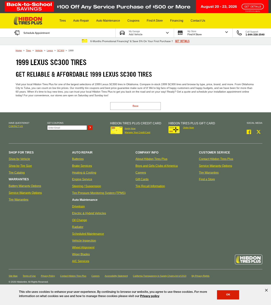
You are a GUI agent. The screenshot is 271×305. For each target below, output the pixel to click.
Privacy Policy (48, 276)
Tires (28, 50)
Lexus (50, 50)
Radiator (77, 227)
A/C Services (80, 261)
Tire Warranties (18, 199)
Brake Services (82, 165)
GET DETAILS (182, 41)
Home (19, 50)
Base (135, 105)
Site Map (13, 276)
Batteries (78, 159)
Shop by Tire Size (20, 165)
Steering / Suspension (86, 186)
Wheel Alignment (83, 247)
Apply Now (130, 128)
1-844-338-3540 (255, 34)
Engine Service (82, 179)
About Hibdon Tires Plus (151, 159)
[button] (62, 21)
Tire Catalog (17, 172)
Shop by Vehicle (19, 159)
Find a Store (207, 179)
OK (228, 295)
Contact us (16, 126)
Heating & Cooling (84, 172)
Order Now (188, 127)
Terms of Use (29, 276)
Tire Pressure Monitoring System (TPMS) (99, 193)
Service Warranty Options (25, 192)
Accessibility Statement (116, 276)
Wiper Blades (81, 254)
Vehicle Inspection (84, 240)
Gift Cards (142, 179)
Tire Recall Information (150, 186)
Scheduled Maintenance (88, 233)
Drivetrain (78, 206)
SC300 (60, 50)
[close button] (266, 290)
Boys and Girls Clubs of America (157, 165)
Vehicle (39, 50)
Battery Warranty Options (25, 186)
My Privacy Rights (200, 276)
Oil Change (79, 220)
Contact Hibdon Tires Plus (216, 159)
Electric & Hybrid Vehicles (89, 213)
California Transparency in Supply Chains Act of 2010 (159, 276)
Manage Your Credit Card (137, 132)
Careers (141, 172)
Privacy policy (149, 296)
